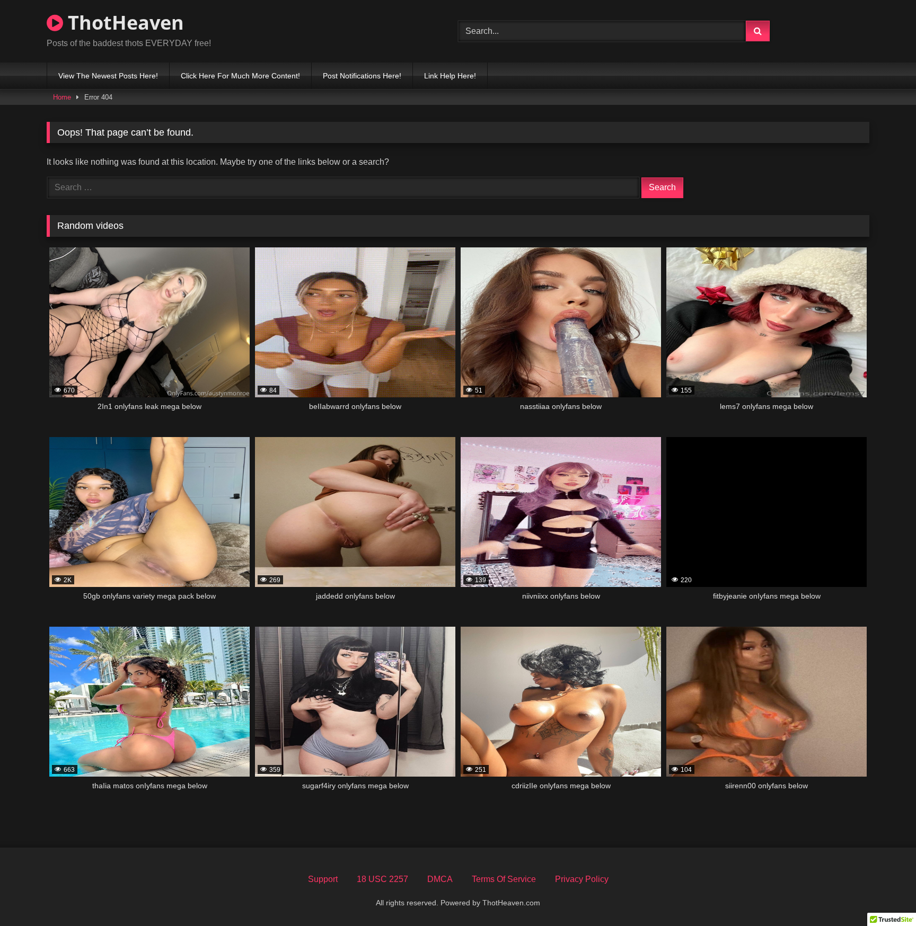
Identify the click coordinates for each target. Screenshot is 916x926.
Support (323, 879)
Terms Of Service (504, 879)
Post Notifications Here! (362, 76)
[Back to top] (883, 894)
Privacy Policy (582, 879)
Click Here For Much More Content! (240, 76)
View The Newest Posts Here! (108, 76)
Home (62, 97)
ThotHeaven (123, 22)
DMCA (440, 879)
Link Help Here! (450, 76)
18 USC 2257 (382, 879)
